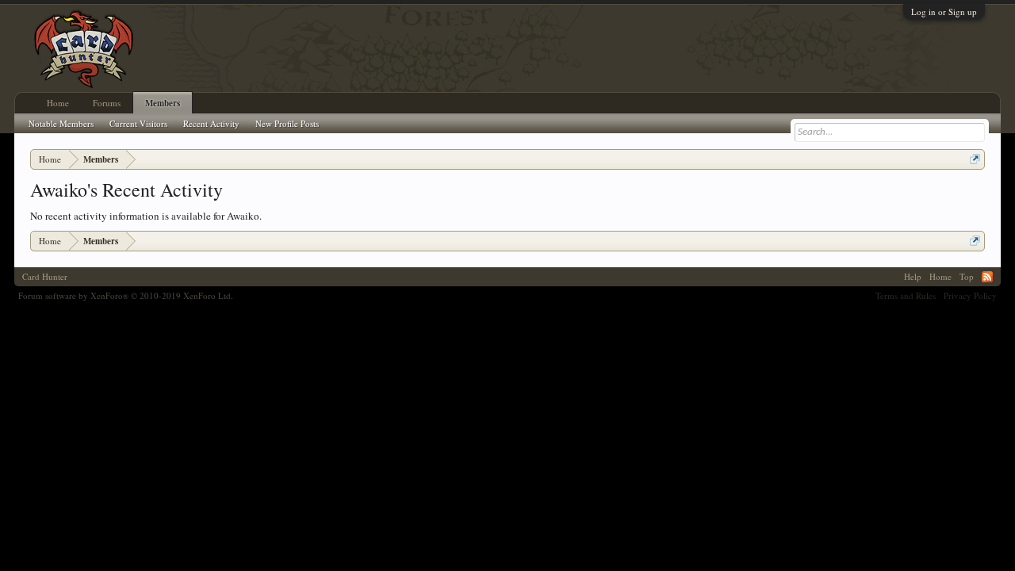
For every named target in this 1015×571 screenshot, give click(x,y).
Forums (107, 103)
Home (58, 103)
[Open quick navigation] (975, 159)
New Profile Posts (287, 123)
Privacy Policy (970, 295)
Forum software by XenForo (125, 295)
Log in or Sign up (944, 11)
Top (966, 276)
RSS (987, 276)
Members (162, 103)
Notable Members (61, 123)
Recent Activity (211, 123)
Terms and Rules (905, 295)
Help (912, 276)
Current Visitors (138, 123)
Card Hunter (44, 276)
